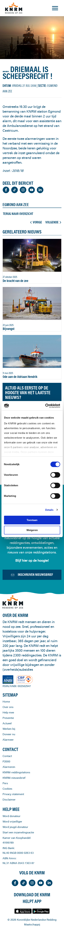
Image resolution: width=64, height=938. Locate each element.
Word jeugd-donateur (15, 827)
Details (49, 509)
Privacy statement (13, 794)
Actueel (7, 723)
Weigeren (32, 530)
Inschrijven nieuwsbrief (35, 574)
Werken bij (9, 729)
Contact (7, 756)
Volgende (52, 222)
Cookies (7, 788)
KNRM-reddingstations (16, 772)
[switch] (55, 475)
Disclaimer (9, 799)
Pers (5, 783)
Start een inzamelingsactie (18, 832)
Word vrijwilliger (12, 821)
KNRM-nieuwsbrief (14, 778)
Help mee (8, 712)
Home (6, 701)
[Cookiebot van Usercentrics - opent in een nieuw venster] (45, 406)
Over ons (8, 707)
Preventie (8, 718)
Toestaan (32, 520)
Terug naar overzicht (18, 213)
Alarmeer (8, 739)
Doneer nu (9, 734)
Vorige (37, 222)
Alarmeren (9, 767)
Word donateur (11, 816)
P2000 (6, 761)
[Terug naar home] (13, 8)
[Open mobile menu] (55, 8)
